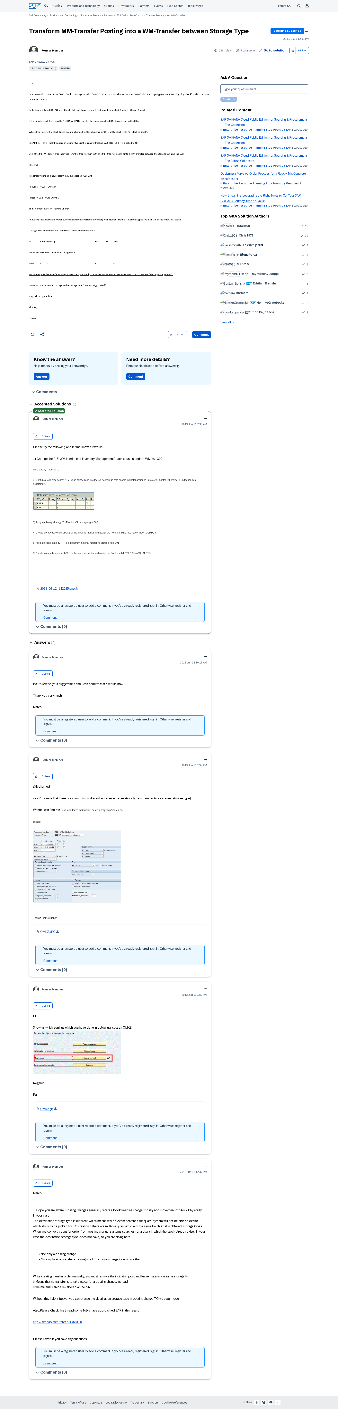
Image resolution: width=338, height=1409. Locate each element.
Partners (143, 5)
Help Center (175, 5)
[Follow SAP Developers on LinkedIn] (278, 1402)
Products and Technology (83, 5)
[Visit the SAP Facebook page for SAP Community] (256, 1402)
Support (153, 1402)
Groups (109, 5)
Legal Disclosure (116, 1402)
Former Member (52, 50)
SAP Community (37, 15)
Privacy (62, 1402)
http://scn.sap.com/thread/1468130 (57, 1322)
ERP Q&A (121, 15)
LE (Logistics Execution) (43, 68)
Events (158, 5)
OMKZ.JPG (48, 931)
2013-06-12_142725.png (57, 588)
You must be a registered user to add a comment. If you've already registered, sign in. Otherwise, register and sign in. (117, 608)
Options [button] (306, 31)
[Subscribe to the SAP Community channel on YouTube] (270, 1402)
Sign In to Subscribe (287, 30)
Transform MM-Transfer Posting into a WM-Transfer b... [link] (159, 15)
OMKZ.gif (46, 1109)
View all (225, 322)
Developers (126, 5)
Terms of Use (78, 1402)
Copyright (96, 1402)
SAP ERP (65, 68)
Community (53, 5)
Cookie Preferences (174, 1402)
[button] (293, 50)
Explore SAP (284, 5)
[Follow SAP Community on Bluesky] (263, 1402)
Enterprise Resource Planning (97, 15)
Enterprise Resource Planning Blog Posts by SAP (257, 129)
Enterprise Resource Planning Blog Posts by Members (261, 183)
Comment (201, 334)
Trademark (137, 1402)
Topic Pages (195, 5)
